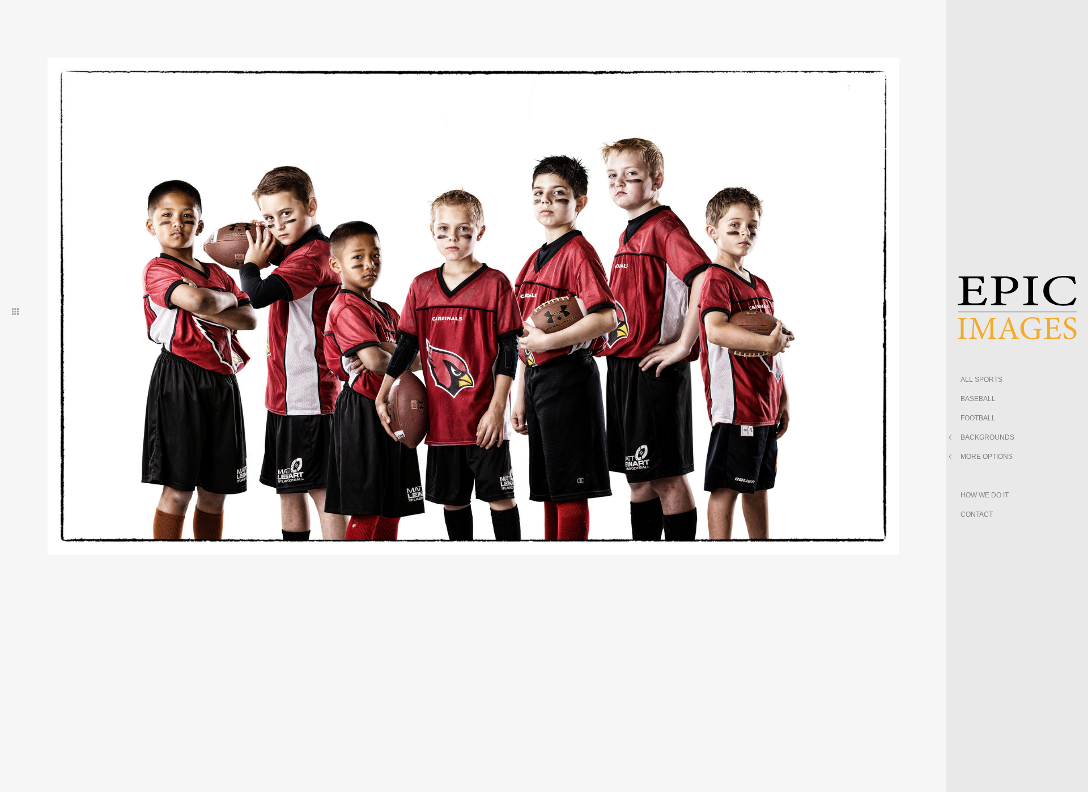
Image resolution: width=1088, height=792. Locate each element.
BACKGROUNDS (987, 437)
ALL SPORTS (981, 380)
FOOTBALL (978, 418)
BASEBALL (978, 399)
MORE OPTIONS (986, 457)
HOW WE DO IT (984, 495)
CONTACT (976, 514)
